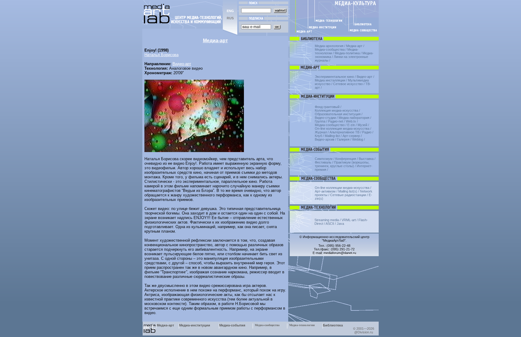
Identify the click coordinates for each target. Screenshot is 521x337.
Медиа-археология (329, 46)
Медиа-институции (194, 325)
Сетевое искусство (348, 84)
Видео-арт (181, 64)
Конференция (345, 159)
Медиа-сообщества (330, 49)
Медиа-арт (354, 46)
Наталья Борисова (161, 54)
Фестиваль (323, 162)
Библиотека (333, 325)
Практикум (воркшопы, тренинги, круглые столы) (342, 164)
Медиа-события (232, 325)
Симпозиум (324, 159)
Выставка (366, 159)
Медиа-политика (347, 53)
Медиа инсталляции (330, 80)
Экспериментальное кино (334, 76)
